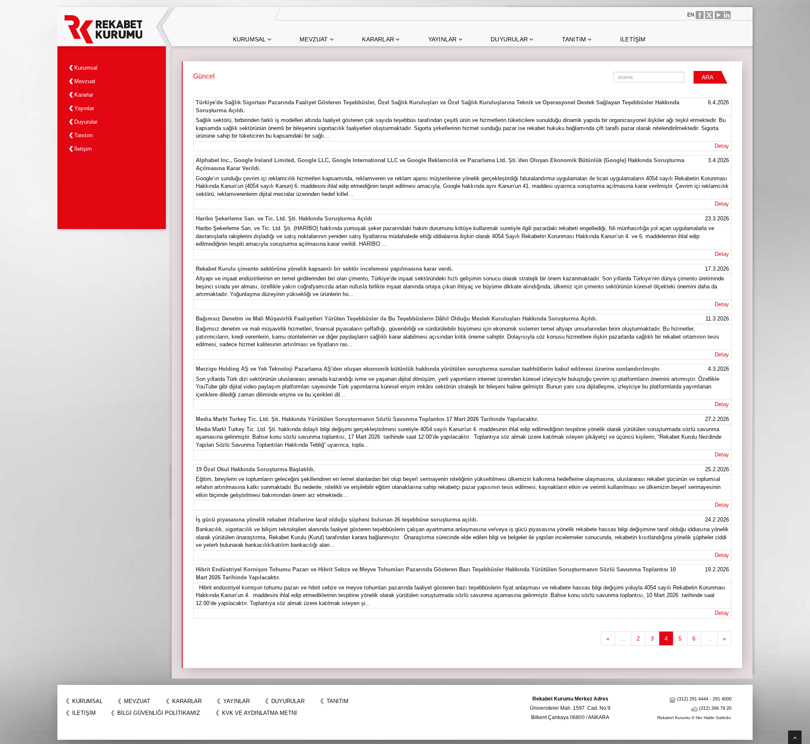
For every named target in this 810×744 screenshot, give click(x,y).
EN (690, 15)
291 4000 (722, 698)
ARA (707, 77)
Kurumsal (250, 39)
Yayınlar (443, 39)
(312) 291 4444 (692, 698)
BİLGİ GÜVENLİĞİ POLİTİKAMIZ (158, 713)
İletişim (633, 39)
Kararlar (379, 39)
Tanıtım (575, 39)
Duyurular (510, 39)
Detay (722, 146)
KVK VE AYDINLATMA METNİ (259, 713)
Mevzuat (315, 39)
